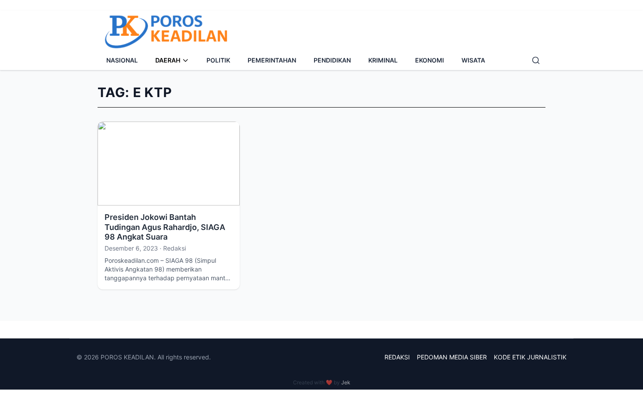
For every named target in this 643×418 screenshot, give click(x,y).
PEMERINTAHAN (272, 60)
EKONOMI (429, 60)
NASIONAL (122, 60)
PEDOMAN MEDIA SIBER (452, 357)
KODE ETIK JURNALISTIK (530, 357)
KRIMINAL (383, 60)
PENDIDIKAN (332, 60)
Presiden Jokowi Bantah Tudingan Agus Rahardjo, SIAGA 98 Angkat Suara (165, 226)
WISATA (473, 60)
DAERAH (167, 60)
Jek (345, 382)
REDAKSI (397, 357)
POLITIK (218, 60)
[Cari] (535, 60)
